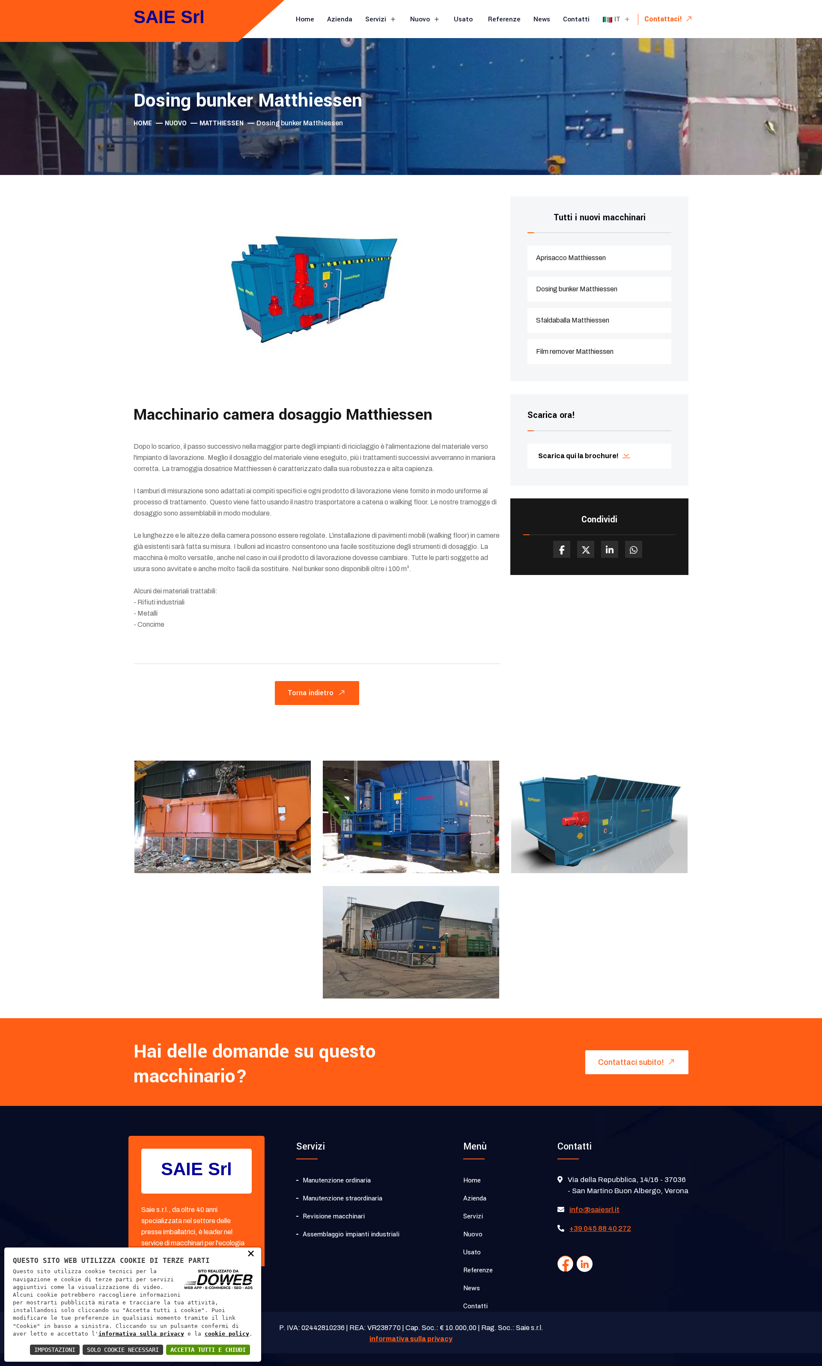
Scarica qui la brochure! (578, 455)
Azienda (339, 19)
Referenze (504, 19)
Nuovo (421, 19)
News (541, 19)
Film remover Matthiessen (575, 351)
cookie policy (227, 1333)
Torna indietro (312, 693)
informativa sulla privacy (141, 1333)
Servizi (376, 19)
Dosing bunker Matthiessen (576, 289)
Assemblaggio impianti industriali (351, 1234)
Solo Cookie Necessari (123, 1349)
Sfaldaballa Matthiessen (572, 320)
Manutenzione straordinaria (342, 1198)
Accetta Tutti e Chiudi (208, 1349)
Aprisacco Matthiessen (571, 257)
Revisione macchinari (334, 1216)
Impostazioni (54, 1349)
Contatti (576, 19)
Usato (464, 19)
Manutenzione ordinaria (337, 1180)
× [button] (251, 1253)
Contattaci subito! (632, 1062)
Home (305, 19)
